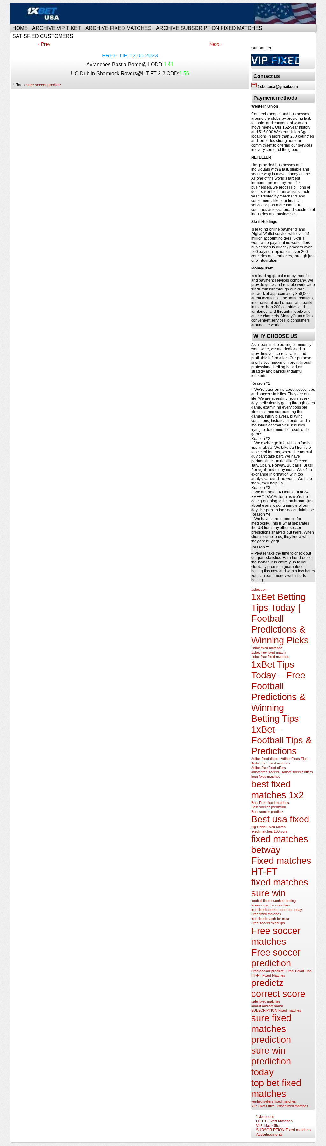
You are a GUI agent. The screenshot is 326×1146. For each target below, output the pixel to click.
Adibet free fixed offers (268, 768)
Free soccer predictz (267, 971)
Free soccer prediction (276, 957)
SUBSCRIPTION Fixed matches (276, 1010)
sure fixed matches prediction (271, 1029)
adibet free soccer (265, 772)
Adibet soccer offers (297, 772)
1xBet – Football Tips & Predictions (281, 740)
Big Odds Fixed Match (268, 827)
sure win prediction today (271, 1061)
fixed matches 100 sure (269, 831)
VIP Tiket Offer (262, 1106)
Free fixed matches (266, 914)
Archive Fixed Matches (118, 28)
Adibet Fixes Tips (294, 759)
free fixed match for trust (270, 918)
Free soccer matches (276, 936)
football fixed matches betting (273, 901)
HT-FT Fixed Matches (268, 975)
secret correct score (267, 1006)
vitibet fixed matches (292, 1106)
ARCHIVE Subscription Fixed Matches (209, 28)
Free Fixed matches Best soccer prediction (164, 13)
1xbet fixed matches (266, 648)
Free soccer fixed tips (268, 923)
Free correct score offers (270, 905)
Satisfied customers (42, 36)
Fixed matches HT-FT (281, 866)
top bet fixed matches (276, 1088)
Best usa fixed (280, 819)
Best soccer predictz (267, 811)
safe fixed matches (265, 1001)
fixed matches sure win (279, 887)
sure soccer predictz (43, 85)
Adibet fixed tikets (264, 759)
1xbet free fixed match (268, 652)
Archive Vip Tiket (56, 28)
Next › (215, 44)
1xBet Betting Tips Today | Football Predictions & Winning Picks (280, 618)
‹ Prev (44, 44)
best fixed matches (265, 776)
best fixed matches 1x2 (277, 789)
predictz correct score (278, 988)
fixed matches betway (279, 844)
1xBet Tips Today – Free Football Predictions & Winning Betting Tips (278, 691)
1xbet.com (259, 589)
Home (20, 28)
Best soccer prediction (268, 807)
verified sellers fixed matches (273, 1101)
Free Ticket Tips (299, 971)
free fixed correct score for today (276, 910)
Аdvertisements (269, 1134)
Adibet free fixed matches (270, 763)
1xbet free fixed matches (270, 657)
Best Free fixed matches (270, 803)
